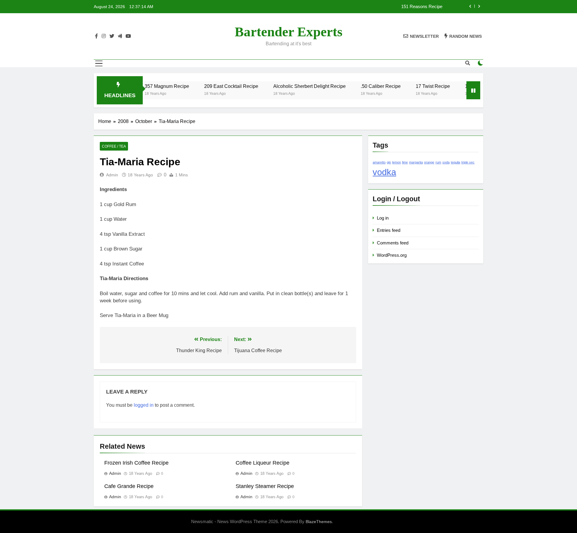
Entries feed (388, 230)
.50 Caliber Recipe (372, 86)
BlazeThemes (319, 521)
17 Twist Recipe (424, 86)
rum (438, 162)
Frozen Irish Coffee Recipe (136, 463)
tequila (455, 162)
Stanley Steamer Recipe (265, 486)
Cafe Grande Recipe (129, 486)
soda (446, 162)
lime (405, 162)
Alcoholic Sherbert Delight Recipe (300, 86)
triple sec (468, 162)
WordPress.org (392, 255)
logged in (144, 405)
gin (389, 162)
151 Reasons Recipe (421, 6)
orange (429, 162)
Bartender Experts (289, 31)
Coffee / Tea (114, 146)
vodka (384, 172)
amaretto (379, 162)
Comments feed (392, 242)
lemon (396, 162)
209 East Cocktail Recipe (222, 86)
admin (112, 174)
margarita (416, 162)
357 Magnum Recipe (158, 86)
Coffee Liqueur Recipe (262, 463)
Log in (383, 217)
